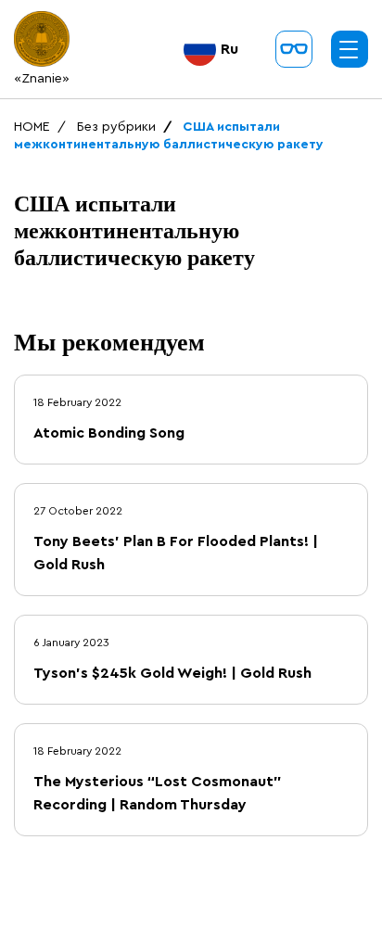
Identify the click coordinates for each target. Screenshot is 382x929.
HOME (32, 127)
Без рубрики (116, 127)
